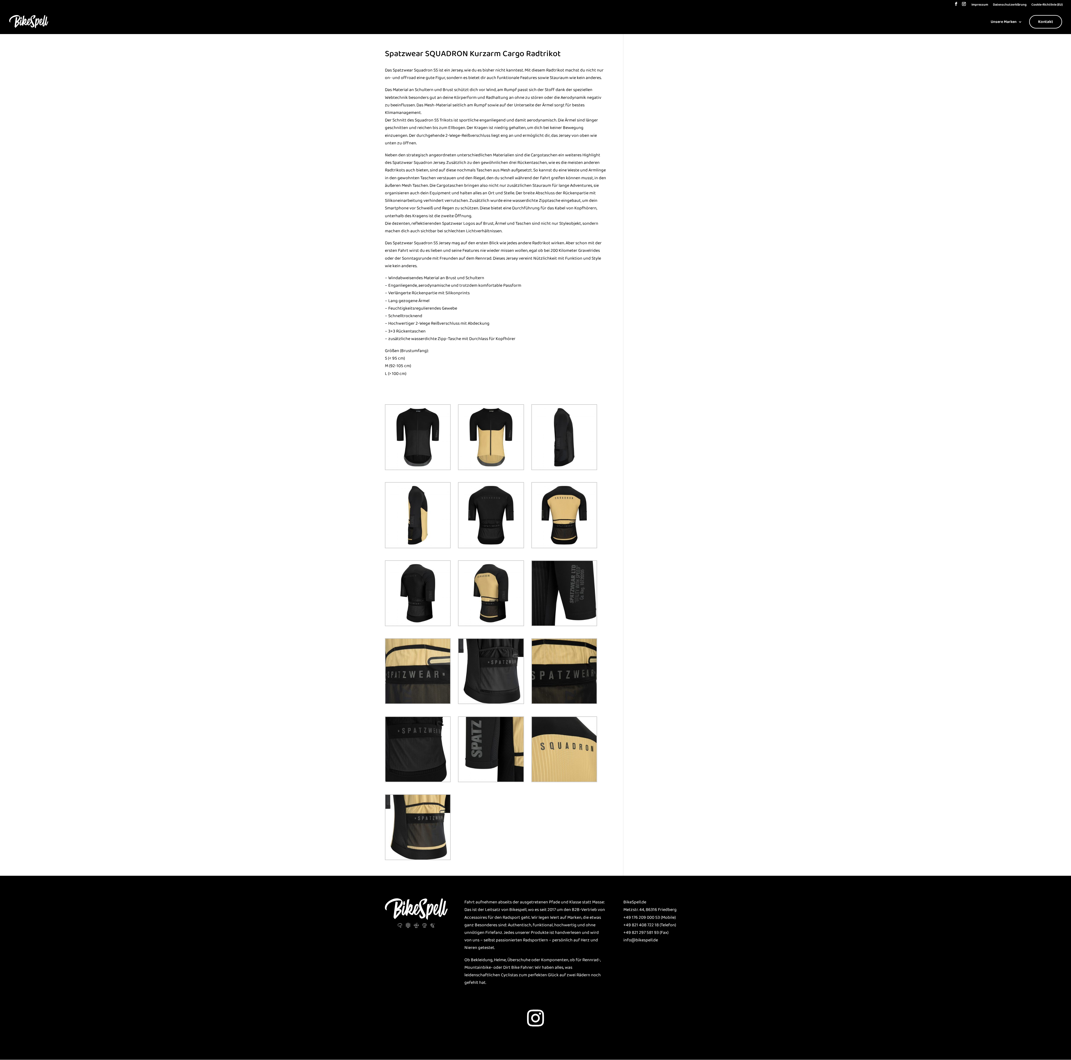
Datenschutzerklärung (1010, 5)
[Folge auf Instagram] (535, 1018)
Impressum (979, 5)
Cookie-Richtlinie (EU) (1047, 5)
